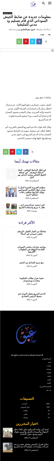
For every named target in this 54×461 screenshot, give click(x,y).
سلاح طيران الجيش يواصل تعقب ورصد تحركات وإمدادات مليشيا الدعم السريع (31, 445)
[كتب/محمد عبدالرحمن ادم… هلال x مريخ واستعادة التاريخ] (11, 208)
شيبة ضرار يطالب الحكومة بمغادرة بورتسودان (32, 279)
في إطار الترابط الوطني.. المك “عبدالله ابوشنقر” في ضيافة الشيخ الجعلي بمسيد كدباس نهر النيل (32, 174)
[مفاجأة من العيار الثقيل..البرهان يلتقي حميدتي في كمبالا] (10, 235)
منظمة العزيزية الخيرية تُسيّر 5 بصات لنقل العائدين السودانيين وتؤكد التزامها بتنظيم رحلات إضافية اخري (32, 191)
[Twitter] (32, 41)
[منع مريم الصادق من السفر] (10, 266)
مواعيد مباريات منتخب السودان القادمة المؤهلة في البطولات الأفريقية (31, 249)
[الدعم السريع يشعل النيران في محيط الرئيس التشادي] (10, 297)
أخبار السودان (7, 13)
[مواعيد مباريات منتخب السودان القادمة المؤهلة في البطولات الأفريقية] (10, 251)
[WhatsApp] (19, 41)
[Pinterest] (26, 41)
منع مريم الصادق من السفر (31, 262)
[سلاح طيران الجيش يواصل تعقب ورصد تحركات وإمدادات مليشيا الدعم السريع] (8, 447)
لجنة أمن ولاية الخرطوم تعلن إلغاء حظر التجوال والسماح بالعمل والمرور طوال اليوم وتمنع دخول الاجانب (31, 432)
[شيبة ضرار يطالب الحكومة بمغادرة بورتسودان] (10, 282)
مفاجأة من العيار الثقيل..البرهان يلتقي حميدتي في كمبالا (31, 232)
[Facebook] (39, 41)
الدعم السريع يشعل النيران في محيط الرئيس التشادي (31, 295)
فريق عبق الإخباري (27, 29)
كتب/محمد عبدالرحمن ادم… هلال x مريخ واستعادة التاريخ (32, 206)
